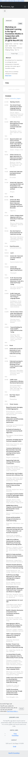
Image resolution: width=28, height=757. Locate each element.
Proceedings (15, 735)
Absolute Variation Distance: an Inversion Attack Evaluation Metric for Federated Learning (14, 566)
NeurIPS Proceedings (14, 753)
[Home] (7, 6)
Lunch (12, 253)
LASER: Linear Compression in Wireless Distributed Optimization (17, 381)
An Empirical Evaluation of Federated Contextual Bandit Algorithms (14, 431)
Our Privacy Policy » (12, 711)
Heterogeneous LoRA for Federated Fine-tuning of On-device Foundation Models (14, 625)
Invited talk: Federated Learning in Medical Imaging (16, 257)
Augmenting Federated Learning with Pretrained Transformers (13, 462)
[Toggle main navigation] (25, 6)
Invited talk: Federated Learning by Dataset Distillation (16, 173)
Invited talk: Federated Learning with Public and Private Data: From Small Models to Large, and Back (16, 186)
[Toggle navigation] (5, 10)
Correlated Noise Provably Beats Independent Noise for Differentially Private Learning (14, 656)
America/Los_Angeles (15, 98)
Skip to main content (18, 1)
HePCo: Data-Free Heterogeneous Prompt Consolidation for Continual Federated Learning (16, 125)
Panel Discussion (14, 246)
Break (11, 196)
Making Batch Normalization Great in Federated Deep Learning (14, 485)
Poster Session (14, 404)
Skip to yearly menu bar (6, 1)
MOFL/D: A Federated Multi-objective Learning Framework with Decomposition (14, 556)
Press (15, 733)
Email (14, 746)
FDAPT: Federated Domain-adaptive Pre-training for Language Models (13, 635)
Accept (21, 708)
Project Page (14, 53)
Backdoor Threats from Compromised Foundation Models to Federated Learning (14, 645)
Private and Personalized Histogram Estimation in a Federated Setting (13, 519)
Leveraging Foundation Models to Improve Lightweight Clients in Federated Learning (14, 495)
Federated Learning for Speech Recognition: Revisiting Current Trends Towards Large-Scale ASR (16, 364)
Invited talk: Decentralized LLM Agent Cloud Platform (16, 268)
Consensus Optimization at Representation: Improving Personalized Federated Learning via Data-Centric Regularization (13, 451)
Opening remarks (15, 102)
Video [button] (6, 119)
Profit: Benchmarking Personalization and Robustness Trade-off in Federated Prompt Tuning (17, 281)
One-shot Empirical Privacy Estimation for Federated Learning (16, 232)
